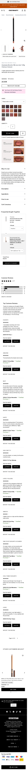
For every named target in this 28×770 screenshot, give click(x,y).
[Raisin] (11, 115)
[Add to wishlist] (22, 133)
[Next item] (24, 673)
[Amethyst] (7, 106)
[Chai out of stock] (11, 106)
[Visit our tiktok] (16, 711)
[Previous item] (2, 673)
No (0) (16, 341)
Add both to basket (11, 263)
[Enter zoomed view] (24, 40)
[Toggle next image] (26, 30)
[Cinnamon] (15, 106)
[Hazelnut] (11, 111)
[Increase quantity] (13, 127)
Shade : (4, 98)
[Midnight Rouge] (19, 111)
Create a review (6, 296)
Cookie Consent (13, 729)
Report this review (9, 346)
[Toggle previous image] (1, 30)
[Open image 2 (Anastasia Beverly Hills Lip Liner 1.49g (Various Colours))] (13, 48)
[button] (13, 75)
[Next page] (17, 638)
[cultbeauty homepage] (13, 10)
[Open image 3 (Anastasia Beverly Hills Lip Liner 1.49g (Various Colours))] (22, 48)
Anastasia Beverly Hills (20, 14)
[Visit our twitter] (10, 711)
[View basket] (25, 10)
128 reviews (11, 78)
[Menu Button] (1, 10)
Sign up (13, 705)
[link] (22, 10)
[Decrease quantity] (4, 127)
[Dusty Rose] (7, 111)
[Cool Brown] (19, 106)
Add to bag (13, 689)
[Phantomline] (7, 115)
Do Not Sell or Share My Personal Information (13, 732)
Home (3, 14)
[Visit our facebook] (7, 711)
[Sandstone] (15, 115)
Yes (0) (8, 341)
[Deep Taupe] (3, 111)
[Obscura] (3, 115)
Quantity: (4, 123)
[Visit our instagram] (13, 711)
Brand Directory (9, 14)
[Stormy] (3, 119)
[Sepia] (19, 115)
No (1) (16, 564)
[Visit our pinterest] (20, 711)
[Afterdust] (3, 106)
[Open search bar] (4, 10)
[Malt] (15, 111)
